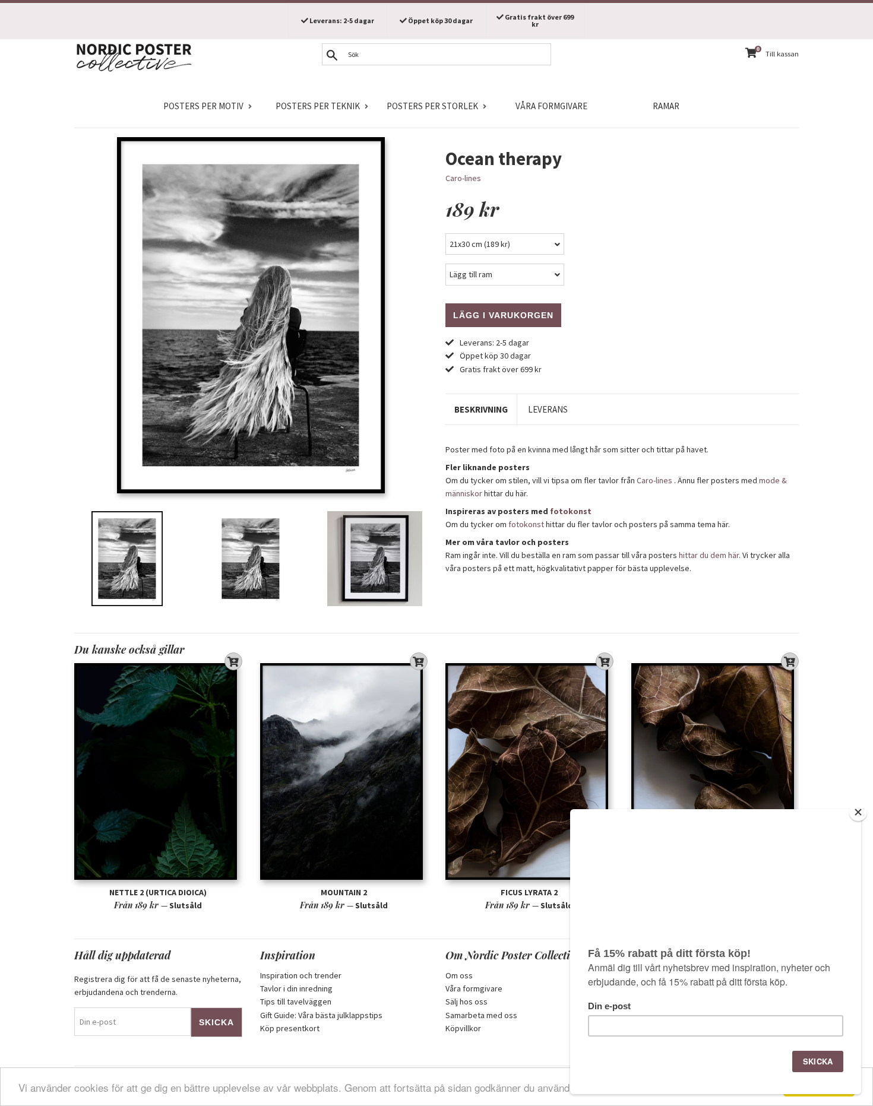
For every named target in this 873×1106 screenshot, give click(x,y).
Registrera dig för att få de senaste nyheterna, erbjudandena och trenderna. (157, 985)
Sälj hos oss (466, 1001)
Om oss (459, 975)
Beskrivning (481, 409)
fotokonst (571, 511)
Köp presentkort (290, 1028)
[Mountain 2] (344, 771)
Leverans (548, 409)
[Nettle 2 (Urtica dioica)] (158, 771)
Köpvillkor (463, 1028)
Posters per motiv (203, 106)
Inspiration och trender (300, 975)
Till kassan (782, 53)
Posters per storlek (432, 106)
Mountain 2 (344, 892)
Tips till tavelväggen (295, 1001)
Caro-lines (463, 178)
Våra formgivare (551, 106)
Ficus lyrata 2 (529, 892)
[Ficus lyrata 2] (529, 771)
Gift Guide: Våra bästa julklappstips (321, 1015)
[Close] (858, 812)
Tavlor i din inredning (296, 988)
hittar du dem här (709, 555)
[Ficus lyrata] (715, 771)
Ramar (666, 106)
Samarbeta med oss (481, 1015)
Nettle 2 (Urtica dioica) (158, 892)
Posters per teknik (318, 106)
